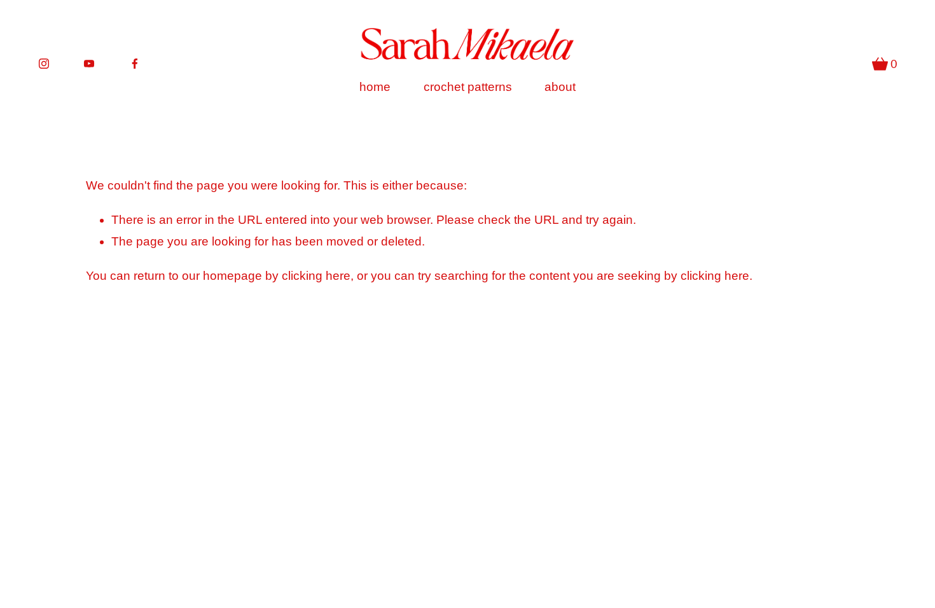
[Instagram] (44, 63)
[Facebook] (134, 63)
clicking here (316, 275)
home (375, 86)
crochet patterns (468, 86)
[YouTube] (89, 63)
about (560, 86)
